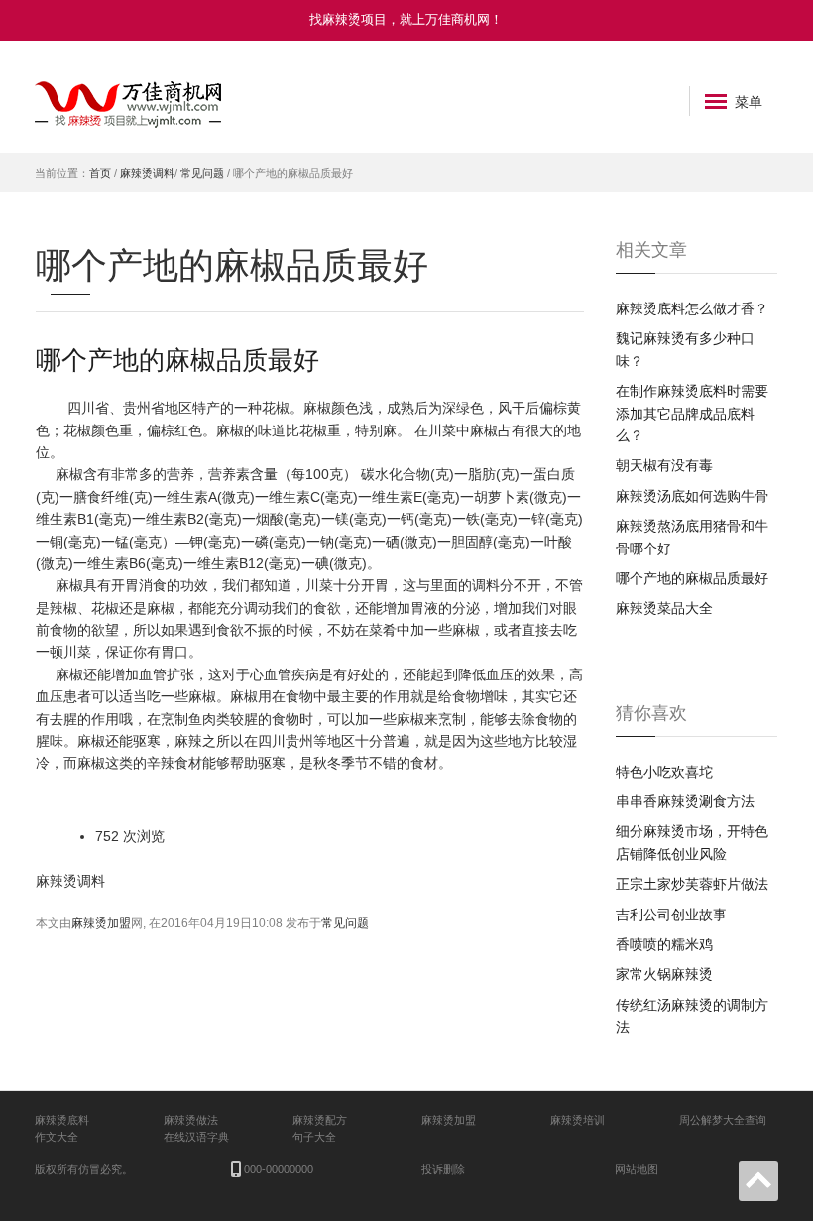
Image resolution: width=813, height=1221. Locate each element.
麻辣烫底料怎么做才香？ (692, 308)
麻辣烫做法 (191, 1120)
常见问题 (202, 173)
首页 (100, 173)
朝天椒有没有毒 (664, 465)
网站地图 (636, 1169)
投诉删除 (443, 1169)
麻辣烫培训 (577, 1120)
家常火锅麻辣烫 (664, 974)
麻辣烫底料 (62, 1120)
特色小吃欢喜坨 (664, 772)
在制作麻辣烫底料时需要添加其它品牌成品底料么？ (692, 413)
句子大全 (314, 1137)
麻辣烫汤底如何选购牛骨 (692, 496)
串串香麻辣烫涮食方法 (685, 801)
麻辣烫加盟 (101, 923)
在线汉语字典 (196, 1137)
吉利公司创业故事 (671, 914)
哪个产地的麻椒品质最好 (177, 359)
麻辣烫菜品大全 (664, 608)
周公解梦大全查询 (722, 1120)
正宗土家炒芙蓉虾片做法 (692, 884)
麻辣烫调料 (147, 173)
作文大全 (56, 1137)
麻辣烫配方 (319, 1120)
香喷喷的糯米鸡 (664, 944)
